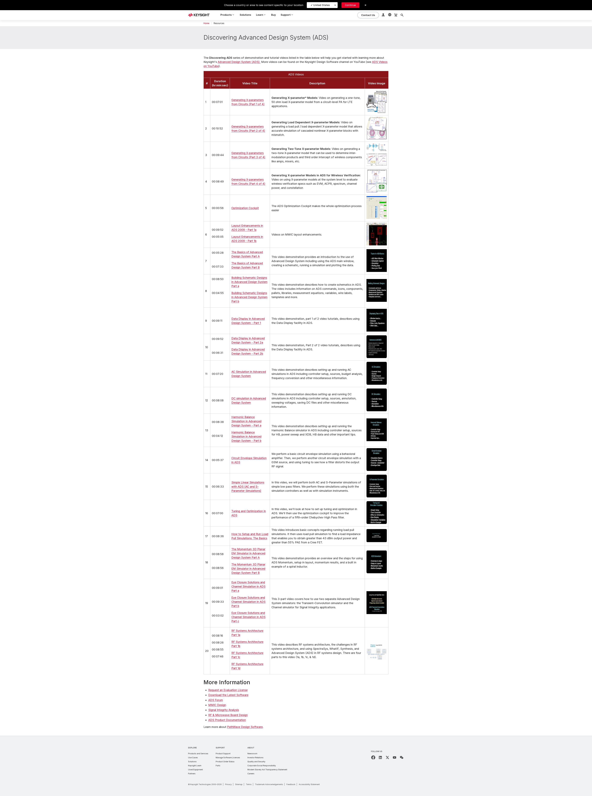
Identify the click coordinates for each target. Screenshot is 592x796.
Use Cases (193, 757)
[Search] (402, 15)
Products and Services (198, 753)
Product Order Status (225, 761)
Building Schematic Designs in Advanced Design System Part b (249, 297)
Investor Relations (255, 757)
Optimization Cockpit (245, 208)
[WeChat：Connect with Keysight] (401, 757)
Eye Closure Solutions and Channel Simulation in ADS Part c (248, 617)
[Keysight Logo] (200, 15)
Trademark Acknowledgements (269, 784)
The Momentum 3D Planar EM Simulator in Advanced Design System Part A (248, 553)
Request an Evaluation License (228, 690)
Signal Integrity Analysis (223, 710)
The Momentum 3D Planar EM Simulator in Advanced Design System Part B (248, 568)
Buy (273, 14)
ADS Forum (215, 700)
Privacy (228, 784)
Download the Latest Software (228, 695)
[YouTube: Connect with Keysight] (394, 757)
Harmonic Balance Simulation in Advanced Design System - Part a (246, 421)
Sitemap (239, 784)
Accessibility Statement (309, 784)
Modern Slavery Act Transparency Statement (267, 769)
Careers (250, 773)
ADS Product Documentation (227, 720)
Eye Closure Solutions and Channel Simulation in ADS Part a (248, 586)
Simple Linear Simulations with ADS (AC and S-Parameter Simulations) (247, 486)
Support (220, 748)
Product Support (223, 753)
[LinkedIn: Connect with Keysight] (380, 757)
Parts (218, 765)
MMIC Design (217, 705)
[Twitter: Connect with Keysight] (387, 757)
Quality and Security (256, 761)
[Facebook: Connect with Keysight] (373, 757)
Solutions (245, 14)
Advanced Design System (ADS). (239, 62)
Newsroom (252, 753)
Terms (249, 784)
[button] (383, 15)
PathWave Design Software (245, 726)
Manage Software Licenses (228, 757)
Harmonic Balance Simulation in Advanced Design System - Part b (246, 436)
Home (206, 23)
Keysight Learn (194, 765)
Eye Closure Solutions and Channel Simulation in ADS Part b (248, 601)
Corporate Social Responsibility (261, 765)
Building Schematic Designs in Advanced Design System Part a (249, 282)
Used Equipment (195, 769)
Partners (191, 773)
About (250, 748)
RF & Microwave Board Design (228, 715)
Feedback (290, 784)
